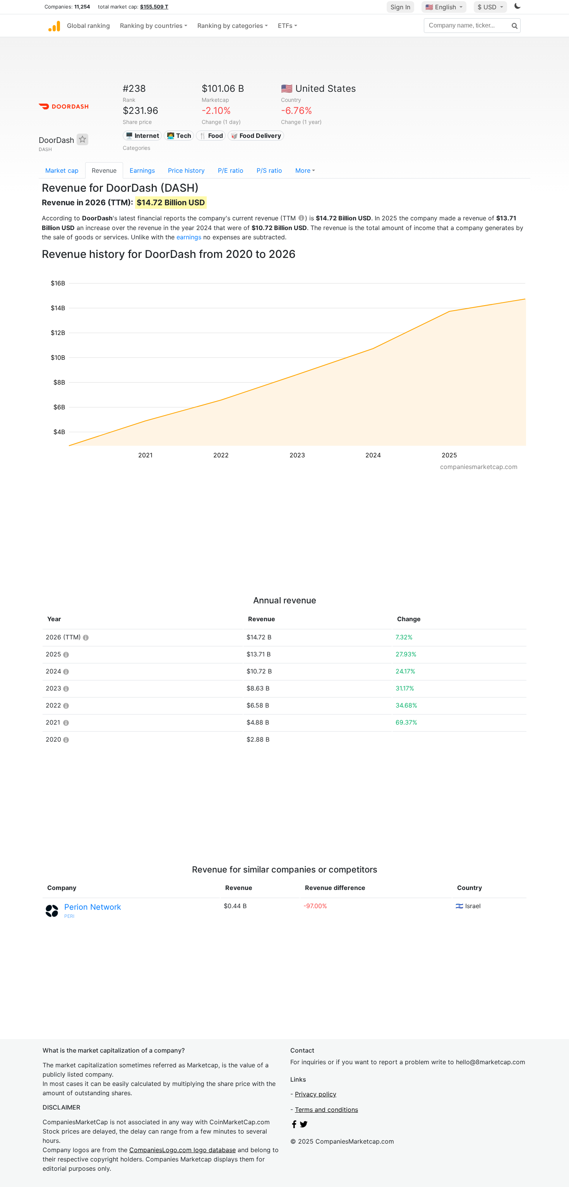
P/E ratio (230, 170)
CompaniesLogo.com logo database (182, 1150)
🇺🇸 (440, 7)
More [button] (302, 170)
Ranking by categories (230, 25)
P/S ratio (269, 170)
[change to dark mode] (517, 7)
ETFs (285, 25)
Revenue (104, 170)
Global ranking (88, 25)
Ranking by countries (151, 25)
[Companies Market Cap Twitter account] (304, 1126)
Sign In (400, 7)
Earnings (142, 170)
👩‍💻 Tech (179, 135)
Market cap (62, 170)
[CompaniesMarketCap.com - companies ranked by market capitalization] (54, 25)
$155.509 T (154, 6)
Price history (186, 170)
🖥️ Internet (142, 135)
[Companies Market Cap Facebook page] (294, 1126)
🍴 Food (211, 135)
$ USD (488, 7)
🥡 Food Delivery (255, 135)
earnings (189, 237)
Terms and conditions (326, 1109)
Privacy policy (315, 1094)
